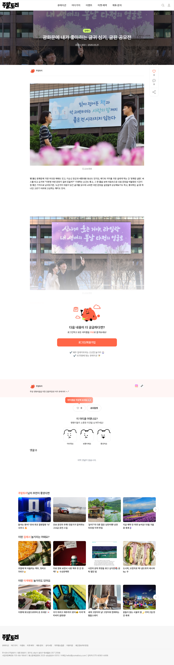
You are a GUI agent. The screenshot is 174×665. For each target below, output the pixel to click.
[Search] (163, 5)
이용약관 (69, 645)
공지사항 (49, 645)
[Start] (169, 5)
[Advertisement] (87, 202)
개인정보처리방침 (81, 645)
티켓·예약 (102, 5)
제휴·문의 (117, 5)
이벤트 (89, 5)
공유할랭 (94, 408)
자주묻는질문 (59, 645)
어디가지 (76, 5)
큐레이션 (62, 5)
